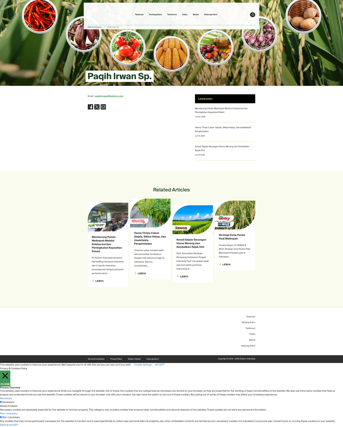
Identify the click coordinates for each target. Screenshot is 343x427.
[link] (94, 14)
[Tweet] (97, 107)
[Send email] (103, 107)
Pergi (253, 14)
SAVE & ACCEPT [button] (9, 425)
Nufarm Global (134, 359)
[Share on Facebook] (90, 107)
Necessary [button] (6, 398)
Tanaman (139, 14)
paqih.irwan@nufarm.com (109, 96)
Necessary (8, 402)
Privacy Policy (116, 359)
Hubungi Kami (210, 14)
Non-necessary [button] (9, 413)
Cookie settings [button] (143, 365)
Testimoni (172, 14)
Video (185, 14)
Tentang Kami (155, 14)
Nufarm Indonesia (94, 27)
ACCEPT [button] (160, 365)
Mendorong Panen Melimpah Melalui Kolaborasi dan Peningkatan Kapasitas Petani (221, 110)
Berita (196, 14)
